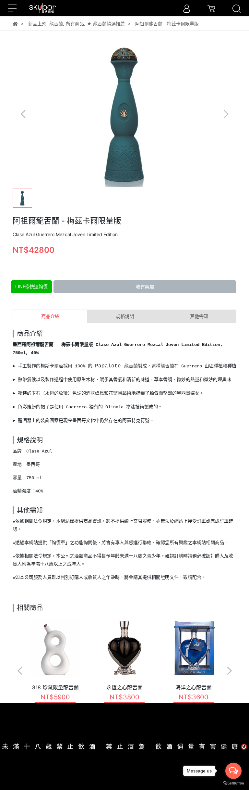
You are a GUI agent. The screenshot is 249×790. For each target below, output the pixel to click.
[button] (226, 114)
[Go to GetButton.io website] (233, 783)
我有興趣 (145, 286)
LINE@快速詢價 (31, 286)
